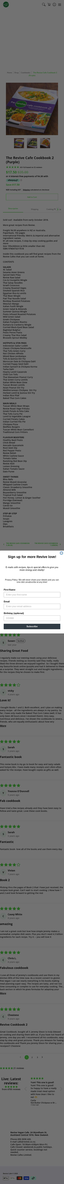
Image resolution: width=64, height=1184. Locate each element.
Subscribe (32, 626)
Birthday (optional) (14, 613)
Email (7, 601)
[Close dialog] (61, 553)
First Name (9, 590)
